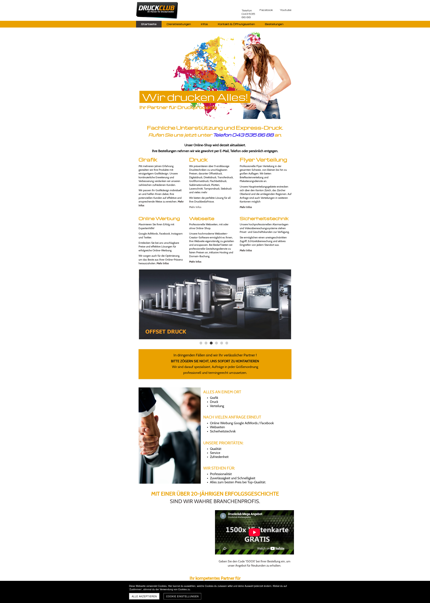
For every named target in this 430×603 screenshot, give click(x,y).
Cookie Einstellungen (182, 596)
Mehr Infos (195, 207)
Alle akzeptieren (144, 596)
